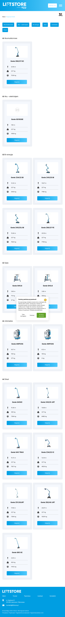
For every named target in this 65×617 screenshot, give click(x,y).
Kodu (3, 16)
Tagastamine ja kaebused (22, 612)
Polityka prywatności (36, 310)
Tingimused (12, 612)
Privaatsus (5, 612)
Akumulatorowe (8, 24)
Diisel (5, 30)
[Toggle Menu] (60, 5)
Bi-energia (36, 24)
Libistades (54, 24)
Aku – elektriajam (23, 24)
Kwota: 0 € (52, 5)
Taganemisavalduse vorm (36, 612)
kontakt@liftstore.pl (12, 605)
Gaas (45, 24)
